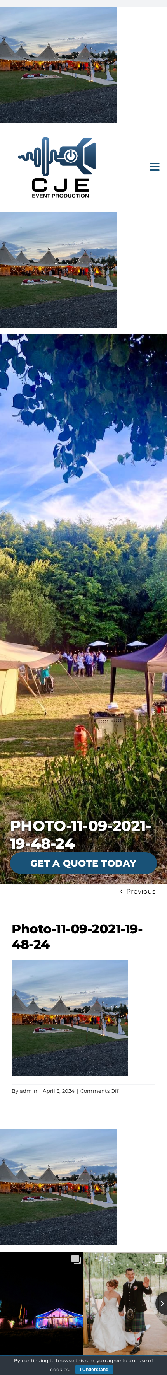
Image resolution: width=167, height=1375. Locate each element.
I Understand (94, 1369)
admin (28, 1091)
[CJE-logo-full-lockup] (57, 140)
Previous (140, 891)
